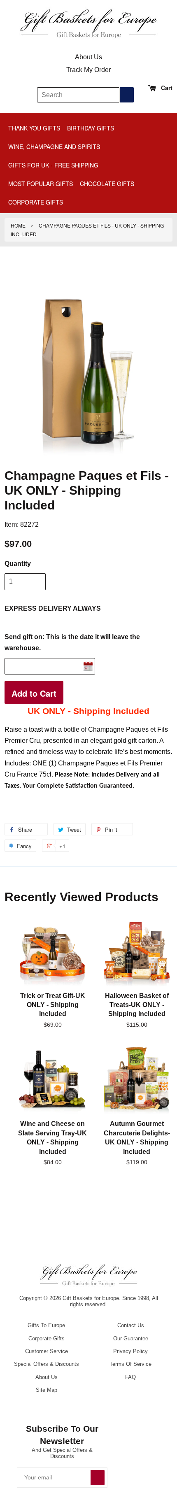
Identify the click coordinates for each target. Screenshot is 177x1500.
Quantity (18, 563)
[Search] (127, 94)
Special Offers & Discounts (46, 1364)
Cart (165, 88)
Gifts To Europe (46, 1325)
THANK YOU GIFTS (34, 128)
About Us (88, 56)
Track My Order (88, 69)
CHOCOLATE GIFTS (107, 183)
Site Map (46, 1390)
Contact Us (130, 1325)
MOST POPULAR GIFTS (40, 183)
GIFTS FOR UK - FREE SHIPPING (53, 165)
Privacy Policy (130, 1351)
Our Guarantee (130, 1338)
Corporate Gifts (46, 1338)
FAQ (130, 1377)
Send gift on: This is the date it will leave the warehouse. (72, 642)
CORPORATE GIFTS (35, 202)
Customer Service (46, 1351)
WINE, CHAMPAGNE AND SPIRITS (54, 146)
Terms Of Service (130, 1364)
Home (18, 225)
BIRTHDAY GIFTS (90, 128)
